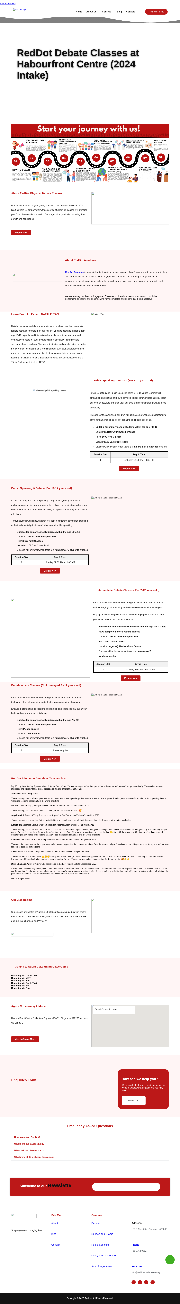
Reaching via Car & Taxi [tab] (24, 975)
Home (79, 12)
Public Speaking (100, 1244)
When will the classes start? (29, 1150)
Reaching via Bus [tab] (20, 980)
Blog (119, 12)
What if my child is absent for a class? (34, 1157)
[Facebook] (133, 1282)
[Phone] (133, 1237)
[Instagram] (140, 1282)
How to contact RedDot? (27, 1137)
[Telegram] (146, 1282)
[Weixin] (152, 1282)
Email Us (136, 1266)
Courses (106, 12)
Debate (95, 1223)
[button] (92, 12)
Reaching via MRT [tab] (21, 978)
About (54, 1223)
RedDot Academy (8, 3)
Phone (135, 1244)
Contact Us (132, 1100)
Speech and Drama (102, 1234)
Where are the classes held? (29, 1144)
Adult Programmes (101, 1266)
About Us (91, 12)
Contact (130, 12)
